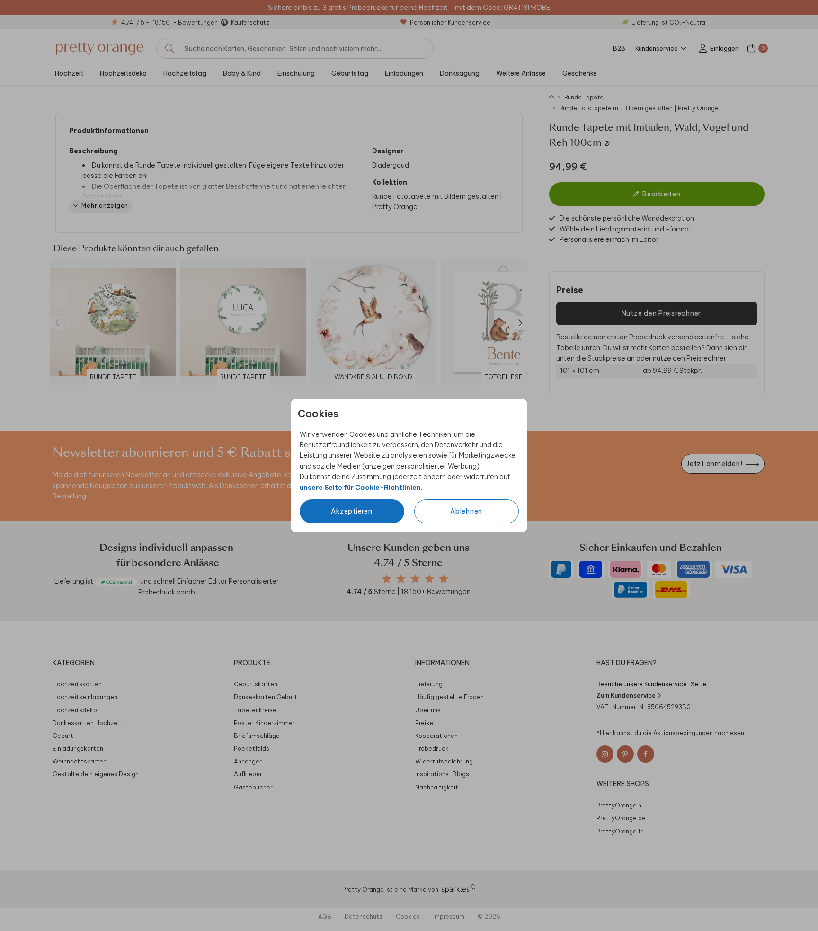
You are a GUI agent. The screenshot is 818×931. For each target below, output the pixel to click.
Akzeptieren (351, 511)
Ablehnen (466, 511)
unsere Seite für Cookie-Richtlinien (360, 487)
